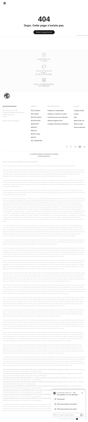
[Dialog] (77, 419)
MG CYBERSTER (36, 140)
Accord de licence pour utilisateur (58, 117)
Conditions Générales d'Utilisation (58, 124)
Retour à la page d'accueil (44, 32)
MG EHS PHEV (36, 120)
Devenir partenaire (79, 127)
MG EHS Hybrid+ (36, 117)
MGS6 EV (34, 127)
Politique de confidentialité (56, 110)
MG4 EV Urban (35, 134)
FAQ (75, 117)
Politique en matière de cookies (57, 114)
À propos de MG (79, 110)
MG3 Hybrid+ (35, 114)
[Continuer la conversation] (81, 415)
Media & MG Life (79, 120)
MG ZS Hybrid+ (35, 110)
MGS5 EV (34, 130)
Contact (76, 114)
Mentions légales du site (55, 120)
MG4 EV (33, 137)
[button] (60, 399)
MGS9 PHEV (35, 124)
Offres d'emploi (78, 124)
